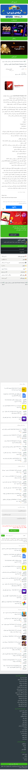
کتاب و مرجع (17, 74)
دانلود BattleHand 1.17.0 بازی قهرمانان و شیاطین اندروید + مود (13, 500)
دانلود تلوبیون (24, 736)
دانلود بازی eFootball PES (22, 691)
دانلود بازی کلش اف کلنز (22, 703)
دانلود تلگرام (24, 713)
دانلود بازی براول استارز (22, 701)
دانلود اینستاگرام (24, 717)
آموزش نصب (21, 249)
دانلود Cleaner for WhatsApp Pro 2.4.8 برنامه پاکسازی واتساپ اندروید (12, 442)
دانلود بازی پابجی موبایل (22, 680)
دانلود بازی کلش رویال (23, 705)
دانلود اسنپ (24, 721)
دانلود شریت (24, 730)
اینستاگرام (24, 744)
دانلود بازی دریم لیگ (23, 684)
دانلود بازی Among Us (22, 699)
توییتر (25, 748)
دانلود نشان (24, 722)
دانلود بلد (25, 728)
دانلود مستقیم (13, 237)
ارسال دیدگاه (13, 531)
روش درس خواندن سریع (9, 203)
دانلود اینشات (24, 724)
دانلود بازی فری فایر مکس (22, 689)
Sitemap (25, 760)
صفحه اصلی (24, 755)
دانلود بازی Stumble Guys (22, 687)
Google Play (21, 252)
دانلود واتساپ (24, 715)
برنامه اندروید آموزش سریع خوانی (17, 203)
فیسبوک (24, 746)
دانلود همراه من (24, 734)
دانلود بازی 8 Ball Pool (22, 697)
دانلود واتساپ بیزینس (23, 726)
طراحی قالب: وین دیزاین (13, 764)
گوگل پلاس (23, 750)
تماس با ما (25, 758)
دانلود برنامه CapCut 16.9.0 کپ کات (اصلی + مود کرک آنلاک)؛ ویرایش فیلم (12, 413)
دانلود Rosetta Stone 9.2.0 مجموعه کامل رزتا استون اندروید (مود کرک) (12, 389)
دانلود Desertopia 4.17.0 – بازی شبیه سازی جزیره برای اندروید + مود (12, 483)
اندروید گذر (14, 2)
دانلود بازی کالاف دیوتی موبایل (21, 693)
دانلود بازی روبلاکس (23, 686)
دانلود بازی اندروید (23, 678)
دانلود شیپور (24, 738)
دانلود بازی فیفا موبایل (23, 706)
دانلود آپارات (24, 739)
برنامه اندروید (23, 74)
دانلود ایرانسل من (23, 732)
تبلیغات (25, 756)
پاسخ (3, 536)
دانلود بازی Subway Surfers (21, 695)
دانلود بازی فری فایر (23, 682)
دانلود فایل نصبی (21, 246)
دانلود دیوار (25, 719)
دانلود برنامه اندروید (23, 711)
